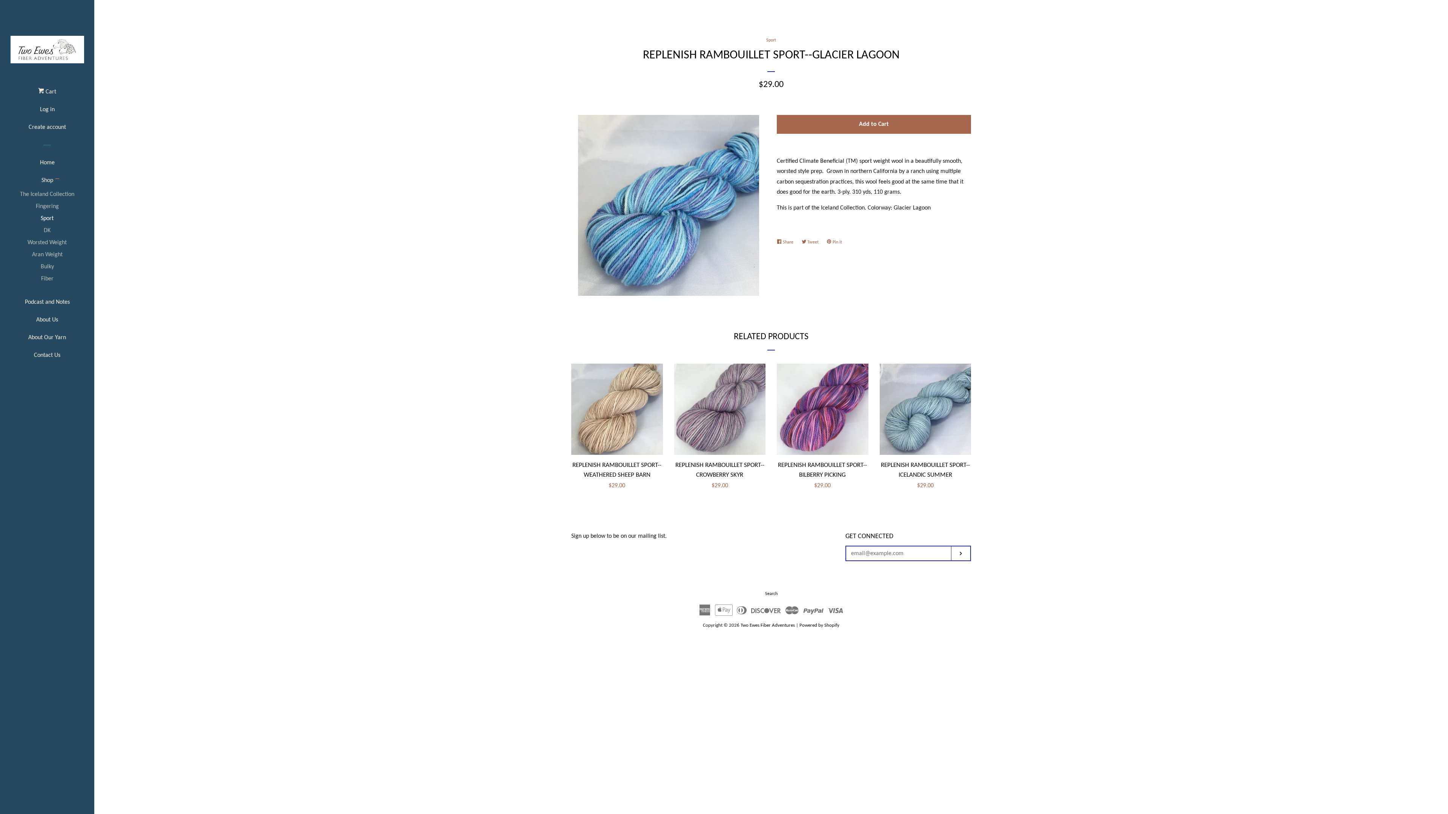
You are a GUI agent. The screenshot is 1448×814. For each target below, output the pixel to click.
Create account (47, 127)
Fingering (47, 207)
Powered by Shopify (819, 625)
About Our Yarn (47, 338)
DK (47, 231)
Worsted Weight (47, 243)
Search (771, 594)
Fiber (47, 279)
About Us (47, 320)
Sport (47, 219)
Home (47, 163)
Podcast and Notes (47, 302)
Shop (47, 180)
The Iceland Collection (47, 194)
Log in (47, 110)
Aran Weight (47, 255)
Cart (50, 92)
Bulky (47, 267)
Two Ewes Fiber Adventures (768, 625)
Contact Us (47, 355)
